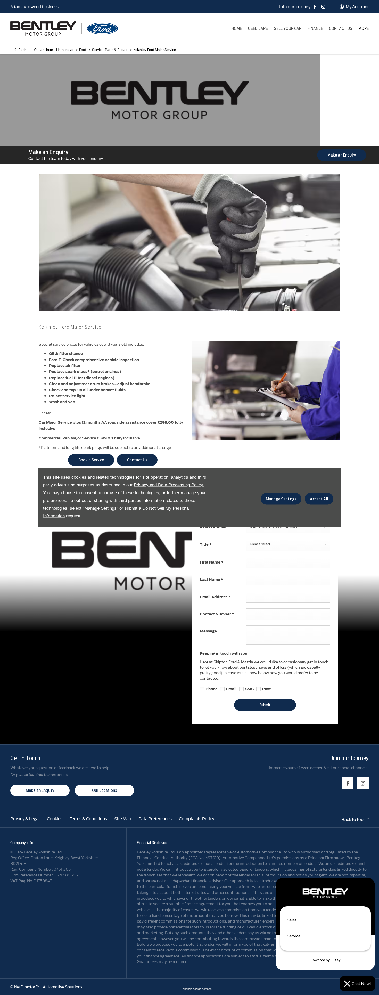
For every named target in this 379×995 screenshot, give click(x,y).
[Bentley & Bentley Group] (43, 28)
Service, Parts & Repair (109, 49)
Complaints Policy (196, 818)
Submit (265, 705)
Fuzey (335, 960)
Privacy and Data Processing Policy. (169, 485)
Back (22, 49)
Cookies (54, 818)
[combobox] (288, 527)
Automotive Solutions (63, 986)
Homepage (64, 49)
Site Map (122, 818)
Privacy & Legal (25, 818)
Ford (82, 49)
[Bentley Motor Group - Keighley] (102, 28)
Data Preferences (155, 818)
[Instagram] (323, 6)
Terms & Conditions (88, 818)
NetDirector (25, 986)
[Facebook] (314, 6)
